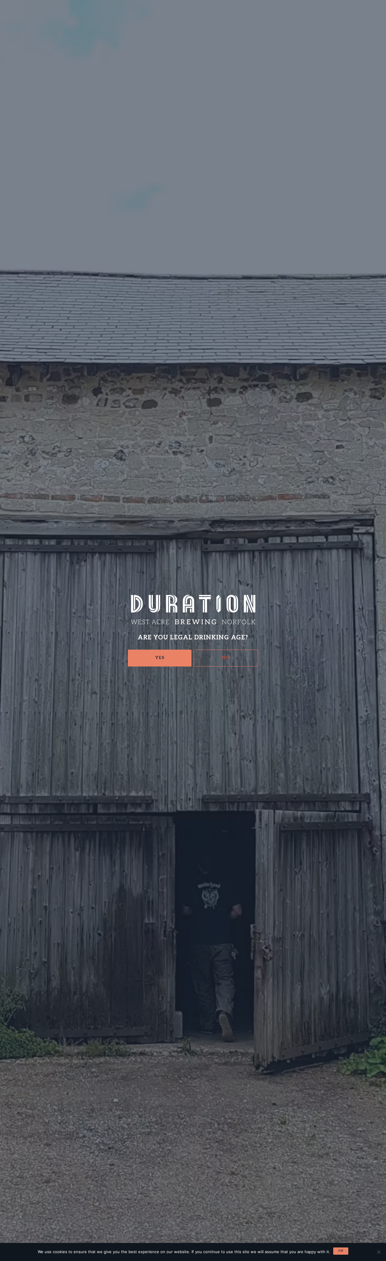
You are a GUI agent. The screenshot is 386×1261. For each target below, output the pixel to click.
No (226, 657)
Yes (159, 657)
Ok (340, 1251)
